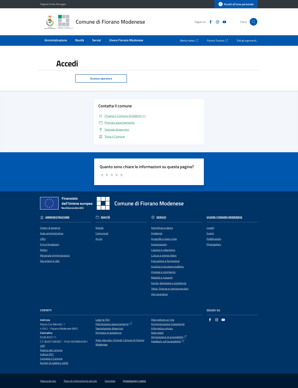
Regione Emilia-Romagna (53, 4)
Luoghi (210, 228)
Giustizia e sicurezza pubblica (167, 266)
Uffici (43, 239)
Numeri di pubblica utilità (54, 363)
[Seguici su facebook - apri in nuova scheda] (209, 22)
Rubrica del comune (51, 350)
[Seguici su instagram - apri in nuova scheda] (216, 22)
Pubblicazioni (214, 239)
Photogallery (214, 244)
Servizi (161, 217)
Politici (43, 250)
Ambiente (156, 233)
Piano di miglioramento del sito (80, 381)
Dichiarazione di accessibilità (167, 337)
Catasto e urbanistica (163, 250)
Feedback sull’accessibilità (166, 341)
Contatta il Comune (51, 359)
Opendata (110, 381)
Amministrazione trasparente (168, 324)
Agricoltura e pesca (162, 228)
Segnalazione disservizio (109, 328)
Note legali (157, 333)
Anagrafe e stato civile (164, 239)
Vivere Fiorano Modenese (224, 217)
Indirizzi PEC (47, 354)
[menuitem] (55, 40)
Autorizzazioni (159, 244)
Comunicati (102, 233)
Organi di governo (50, 228)
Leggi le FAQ (103, 320)
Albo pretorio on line (162, 320)
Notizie (99, 228)
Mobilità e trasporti (162, 277)
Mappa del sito (48, 381)
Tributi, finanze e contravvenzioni (169, 289)
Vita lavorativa (159, 294)
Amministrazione (57, 217)
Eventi (210, 233)
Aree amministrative (51, 233)
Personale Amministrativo (55, 255)
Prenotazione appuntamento (112, 324)
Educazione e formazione (165, 261)
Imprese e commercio (163, 272)
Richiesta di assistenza (108, 333)
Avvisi (99, 239)
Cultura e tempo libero (163, 255)
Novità (105, 217)
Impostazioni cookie (134, 381)
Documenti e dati (49, 261)
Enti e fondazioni (49, 244)
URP (42, 346)
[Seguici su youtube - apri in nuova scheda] (223, 22)
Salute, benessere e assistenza (168, 283)
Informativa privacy (162, 328)
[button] (253, 22)
